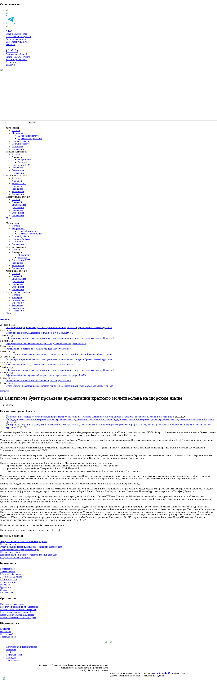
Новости (4, 391)
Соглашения (18, 149)
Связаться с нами (8, 636)
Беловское (5, 584)
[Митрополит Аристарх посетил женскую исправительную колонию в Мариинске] (48, 416)
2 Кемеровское (7, 571)
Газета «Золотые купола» (18, 36)
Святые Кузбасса (20, 141)
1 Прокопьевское (8, 579)
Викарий (22, 162)
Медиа (9, 218)
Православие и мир (10, 552)
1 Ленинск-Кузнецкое (11, 574)
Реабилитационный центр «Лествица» (19, 607)
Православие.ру (8, 544)
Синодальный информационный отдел (19, 549)
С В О (9, 31)
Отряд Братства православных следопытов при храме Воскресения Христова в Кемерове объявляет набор (59, 354)
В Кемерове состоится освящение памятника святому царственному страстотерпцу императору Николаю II (60, 338)
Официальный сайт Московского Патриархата (23, 541)
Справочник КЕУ (21, 165)
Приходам (11, 657)
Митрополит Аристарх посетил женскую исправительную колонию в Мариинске (133, 416)
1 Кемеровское (7, 568)
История (16, 130)
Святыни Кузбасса (21, 143)
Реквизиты (17, 167)
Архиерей (17, 181)
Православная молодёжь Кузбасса (17, 614)
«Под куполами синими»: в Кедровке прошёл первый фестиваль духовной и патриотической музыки (162, 419)
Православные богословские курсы (18, 617)
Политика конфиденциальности (22, 646)
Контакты (5, 628)
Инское (3, 590)
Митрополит (18, 133)
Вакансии (11, 62)
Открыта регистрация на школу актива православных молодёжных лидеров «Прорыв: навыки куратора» (59, 327)
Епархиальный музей (16, 34)
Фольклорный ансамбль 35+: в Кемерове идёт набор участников (38, 348)
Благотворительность (16, 42)
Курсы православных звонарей (15, 612)
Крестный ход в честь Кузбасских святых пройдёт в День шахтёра (39, 333)
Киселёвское (6, 592)
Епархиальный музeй (16, 54)
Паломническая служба (12, 604)
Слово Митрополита (28, 135)
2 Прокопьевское (8, 582)
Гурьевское (5, 587)
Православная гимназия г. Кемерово (18, 609)
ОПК (8, 652)
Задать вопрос (13, 660)
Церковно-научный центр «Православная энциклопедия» (29, 554)
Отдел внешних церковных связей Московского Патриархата (31, 547)
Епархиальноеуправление (19, 184)
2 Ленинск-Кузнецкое (11, 576)
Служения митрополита (30, 138)
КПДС (3, 557)
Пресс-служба (7, 634)
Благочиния (18, 170)
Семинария (17, 146)
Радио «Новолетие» (16, 39)
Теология (10, 44)
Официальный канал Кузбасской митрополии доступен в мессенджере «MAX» (46, 343)
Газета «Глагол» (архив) (19, 557)
